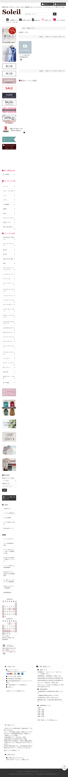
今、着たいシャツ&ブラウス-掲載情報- (8, 580)
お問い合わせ (26, 20)
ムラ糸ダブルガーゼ (8, 328)
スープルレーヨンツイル (8, 353)
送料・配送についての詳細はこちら (47, 720)
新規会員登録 (60, 4)
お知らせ (37, 20)
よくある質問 (7, 517)
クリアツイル (6, 278)
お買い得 (5, 372)
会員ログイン (47, 4)
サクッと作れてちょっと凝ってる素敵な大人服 (9, 551)
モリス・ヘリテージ (8, 363)
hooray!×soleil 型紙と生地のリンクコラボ (9, 559)
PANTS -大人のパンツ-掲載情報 (8, 587)
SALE (4, 213)
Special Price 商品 (8, 259)
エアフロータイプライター (8, 290)
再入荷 (5, 254)
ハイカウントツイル (8, 300)
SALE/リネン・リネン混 (9, 377)
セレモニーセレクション (8, 244)
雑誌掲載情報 (7, 592)
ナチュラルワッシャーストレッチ (8, 268)
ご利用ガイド (13, 20)
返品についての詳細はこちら (12, 750)
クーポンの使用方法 (9, 513)
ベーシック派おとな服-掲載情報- (9, 566)
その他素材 (6, 204)
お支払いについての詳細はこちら (15, 691)
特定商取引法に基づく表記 (31, 771)
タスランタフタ (7, 341)
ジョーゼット (6, 358)
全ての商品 (6, 174)
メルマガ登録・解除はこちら (9, 497)
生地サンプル (30, 28)
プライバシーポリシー (45, 771)
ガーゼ (5, 200)
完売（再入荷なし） (8, 227)
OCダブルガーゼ (7, 332)
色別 (4, 263)
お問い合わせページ (11, 759)
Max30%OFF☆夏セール (8, 238)
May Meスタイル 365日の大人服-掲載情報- (9, 573)
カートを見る (60, 20)
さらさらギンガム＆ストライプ (8, 322)
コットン (5, 186)
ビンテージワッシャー (8, 284)
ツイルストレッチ (8, 274)
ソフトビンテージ (8, 295)
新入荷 (5, 250)
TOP (23, 28)
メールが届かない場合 (9, 523)
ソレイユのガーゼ (8, 539)
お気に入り (48, 20)
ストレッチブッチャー (8, 346)
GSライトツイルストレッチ (9, 316)
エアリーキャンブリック (8, 310)
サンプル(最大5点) (25, 55)
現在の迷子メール (8, 528)
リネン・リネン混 (8, 191)
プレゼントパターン (8, 218)
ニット (5, 195)
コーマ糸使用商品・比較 (9, 544)
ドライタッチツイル (8, 337)
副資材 (5, 209)
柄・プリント (6, 367)
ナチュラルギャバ (8, 304)
